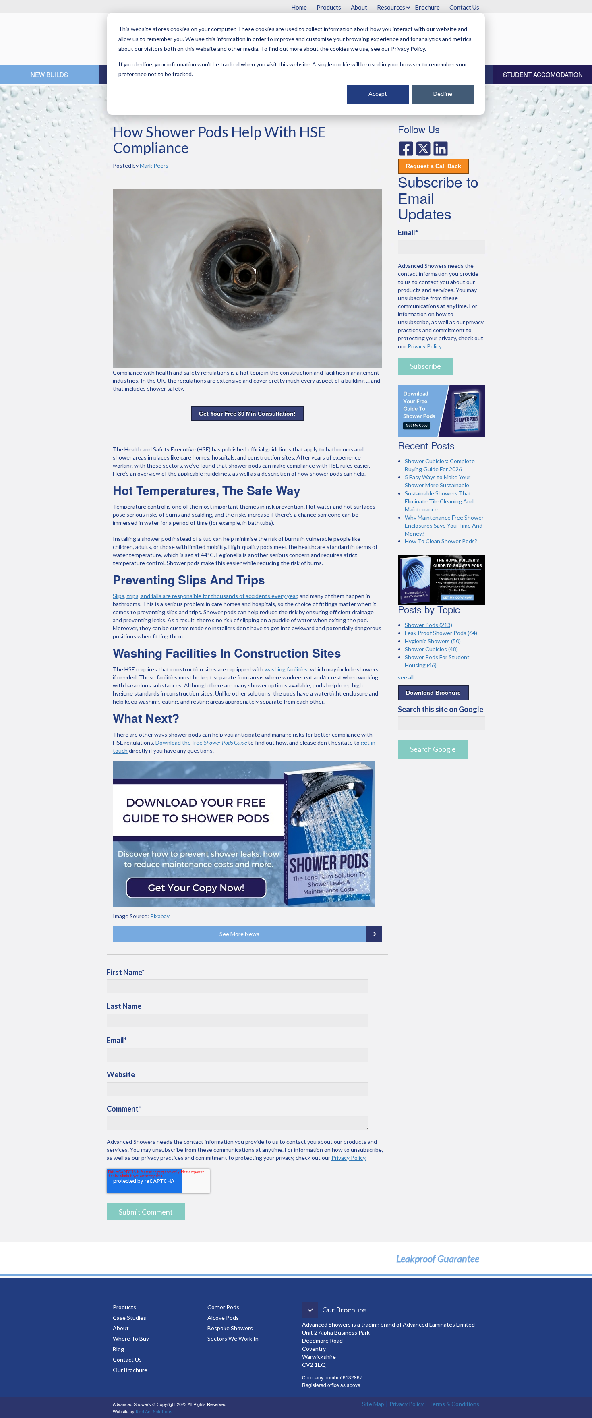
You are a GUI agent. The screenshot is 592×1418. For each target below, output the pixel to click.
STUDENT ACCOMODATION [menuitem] (543, 74)
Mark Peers (154, 165)
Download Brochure (433, 692)
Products (124, 1307)
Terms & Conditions (454, 1403)
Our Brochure (130, 1369)
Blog (119, 1349)
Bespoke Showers (230, 1328)
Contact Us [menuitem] (464, 7)
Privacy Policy (406, 1403)
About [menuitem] (359, 7)
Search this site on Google (440, 709)
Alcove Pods (223, 1317)
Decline (442, 93)
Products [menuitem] (329, 7)
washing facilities (286, 669)
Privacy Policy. (348, 1157)
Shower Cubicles (431, 649)
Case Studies (129, 1317)
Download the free (201, 742)
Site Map (373, 1403)
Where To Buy (131, 1338)
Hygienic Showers (433, 641)
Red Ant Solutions (154, 1411)
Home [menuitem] (299, 7)
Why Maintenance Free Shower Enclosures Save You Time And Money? (444, 525)
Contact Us (127, 1359)
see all (406, 677)
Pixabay (160, 916)
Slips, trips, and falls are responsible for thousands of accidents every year (205, 595)
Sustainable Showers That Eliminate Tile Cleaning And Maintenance (439, 501)
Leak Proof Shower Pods (441, 632)
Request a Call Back (433, 166)
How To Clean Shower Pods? (441, 541)
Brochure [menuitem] (427, 7)
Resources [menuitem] (391, 7)
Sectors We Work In (233, 1338)
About (121, 1328)
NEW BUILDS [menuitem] (49, 74)
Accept (377, 93)
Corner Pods (223, 1307)
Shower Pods (428, 624)
